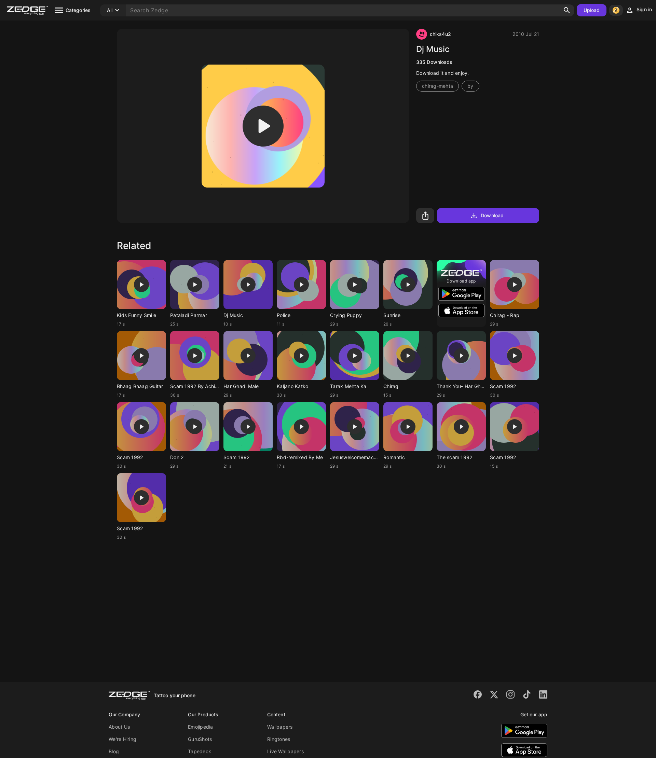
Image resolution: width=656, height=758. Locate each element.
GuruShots (200, 739)
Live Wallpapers (285, 751)
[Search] (567, 10)
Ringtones (278, 739)
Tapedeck (199, 751)
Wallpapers (280, 727)
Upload (592, 10)
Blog (114, 751)
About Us (119, 727)
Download (492, 215)
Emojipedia (200, 727)
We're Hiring (122, 739)
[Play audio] (263, 126)
